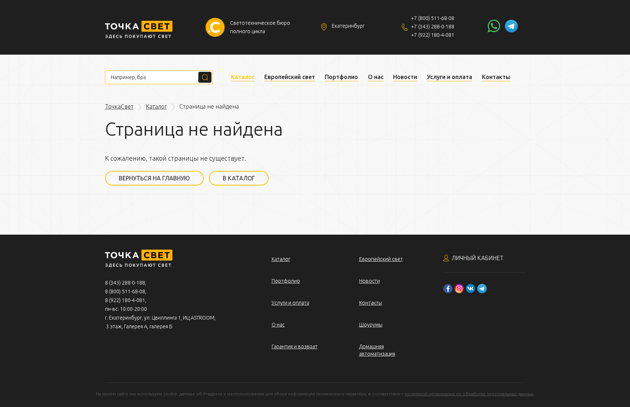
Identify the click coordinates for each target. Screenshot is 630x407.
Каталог (242, 77)
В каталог (239, 178)
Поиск (204, 77)
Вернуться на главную (154, 178)
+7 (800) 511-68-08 (432, 18)
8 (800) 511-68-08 (125, 291)
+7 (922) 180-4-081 (432, 35)
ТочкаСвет (119, 106)
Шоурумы (370, 325)
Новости (405, 77)
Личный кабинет (477, 258)
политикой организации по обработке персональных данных (469, 393)
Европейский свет (289, 77)
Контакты (496, 77)
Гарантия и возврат (295, 346)
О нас (376, 77)
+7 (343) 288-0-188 (432, 27)
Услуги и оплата (449, 77)
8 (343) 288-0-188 (125, 283)
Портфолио (341, 77)
